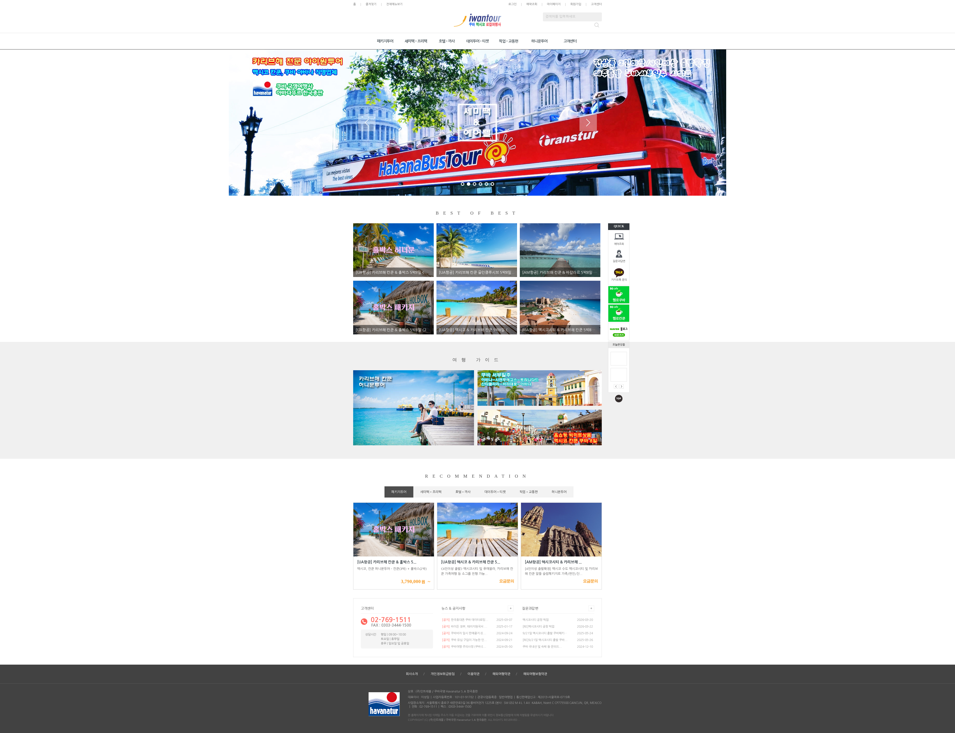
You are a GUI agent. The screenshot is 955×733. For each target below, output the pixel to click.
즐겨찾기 (371, 4)
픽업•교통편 (508, 41)
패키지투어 (385, 41)
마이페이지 (554, 4)
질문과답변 (619, 261)
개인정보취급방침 (443, 674)
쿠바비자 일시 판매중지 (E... (464, 633)
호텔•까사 (447, 41)
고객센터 (596, 4)
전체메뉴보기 (394, 4)
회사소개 (412, 674)
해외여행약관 (501, 674)
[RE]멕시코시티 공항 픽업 (538, 626)
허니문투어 (539, 41)
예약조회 (619, 244)
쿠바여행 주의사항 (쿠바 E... (464, 646)
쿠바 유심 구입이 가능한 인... (464, 640)
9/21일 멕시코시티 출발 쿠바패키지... (546, 633)
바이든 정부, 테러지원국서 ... (464, 626)
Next (588, 122)
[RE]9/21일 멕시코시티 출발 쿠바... (545, 640)
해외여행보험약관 (535, 674)
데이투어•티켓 (477, 41)
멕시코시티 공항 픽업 (536, 619)
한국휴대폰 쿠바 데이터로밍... (465, 619)
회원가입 (575, 4)
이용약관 (473, 674)
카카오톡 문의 (619, 279)
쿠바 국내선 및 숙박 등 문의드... (542, 646)
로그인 (512, 4)
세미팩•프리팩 (416, 41)
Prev (367, 122)
